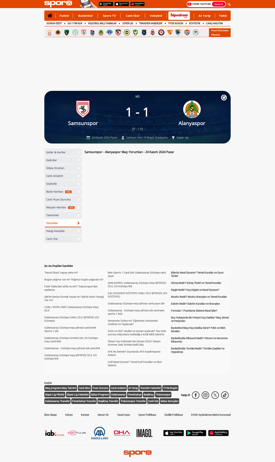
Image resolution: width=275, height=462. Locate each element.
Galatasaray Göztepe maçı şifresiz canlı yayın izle (136, 303)
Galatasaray (118, 394)
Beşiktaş (149, 394)
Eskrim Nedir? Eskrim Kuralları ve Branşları (195, 303)
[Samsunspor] (84, 32)
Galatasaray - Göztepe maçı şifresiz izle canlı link (72, 348)
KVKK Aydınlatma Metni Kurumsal (211, 414)
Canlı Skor (133, 15)
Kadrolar (51, 160)
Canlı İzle (52, 239)
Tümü (223, 15)
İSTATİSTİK (194, 23)
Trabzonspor (163, 394)
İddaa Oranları (55, 168)
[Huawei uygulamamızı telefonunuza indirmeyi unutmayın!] (136, 6)
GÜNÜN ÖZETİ (54, 23)
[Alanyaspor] (101, 32)
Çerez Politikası (147, 414)
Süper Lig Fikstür (55, 394)
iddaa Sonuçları (169, 401)
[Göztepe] (170, 32)
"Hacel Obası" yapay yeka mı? (61, 272)
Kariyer (85, 414)
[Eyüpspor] (187, 32)
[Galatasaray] (49, 32)
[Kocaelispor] (66, 32)
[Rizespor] (75, 32)
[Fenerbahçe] (127, 32)
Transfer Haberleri (150, 387)
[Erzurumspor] (178, 32)
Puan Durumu (219, 30)
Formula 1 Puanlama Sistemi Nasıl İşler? (194, 310)
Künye (69, 414)
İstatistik (51, 183)
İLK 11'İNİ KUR (75, 23)
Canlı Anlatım (54, 176)
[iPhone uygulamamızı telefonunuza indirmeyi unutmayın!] (120, 6)
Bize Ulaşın (50, 414)
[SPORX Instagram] (205, 395)
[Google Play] (196, 435)
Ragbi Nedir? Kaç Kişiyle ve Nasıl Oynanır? (195, 289)
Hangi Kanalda (55, 231)
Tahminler (52, 215)
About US (103, 414)
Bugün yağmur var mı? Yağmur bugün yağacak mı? (73, 279)
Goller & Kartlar (56, 152)
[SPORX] (137, 453)
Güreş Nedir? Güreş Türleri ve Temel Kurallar (196, 282)
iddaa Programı (100, 394)
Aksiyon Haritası (60, 207)
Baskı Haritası (58, 191)
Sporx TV (109, 15)
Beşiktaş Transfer (108, 401)
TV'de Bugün (170, 387)
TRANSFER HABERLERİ (150, 23)
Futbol (64, 15)
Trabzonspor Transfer (133, 401)
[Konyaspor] (195, 32)
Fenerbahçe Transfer (84, 401)
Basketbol (85, 15)
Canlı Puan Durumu (58, 199)
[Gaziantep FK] (118, 32)
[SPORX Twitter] (215, 395)
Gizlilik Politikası (173, 414)
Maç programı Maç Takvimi (60, 387)
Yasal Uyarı (123, 414)
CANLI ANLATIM (214, 23)
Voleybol (156, 15)
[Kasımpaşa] (109, 32)
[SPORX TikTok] (225, 395)
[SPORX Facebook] (196, 395)
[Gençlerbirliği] (58, 32)
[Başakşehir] (144, 32)
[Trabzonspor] (92, 32)
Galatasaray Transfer (57, 401)
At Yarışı (204, 15)
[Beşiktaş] (152, 32)
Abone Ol (219, 4)
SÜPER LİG (127, 23)
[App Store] (173, 435)
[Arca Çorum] (161, 32)
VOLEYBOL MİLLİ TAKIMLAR (102, 23)
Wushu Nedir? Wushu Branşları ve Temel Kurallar (199, 296)
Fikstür (215, 34)
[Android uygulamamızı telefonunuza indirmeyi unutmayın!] (104, 6)
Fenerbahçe (134, 394)
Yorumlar (52, 223)
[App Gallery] (218, 435)
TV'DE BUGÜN (175, 23)
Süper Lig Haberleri (78, 394)
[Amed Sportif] (135, 32)
